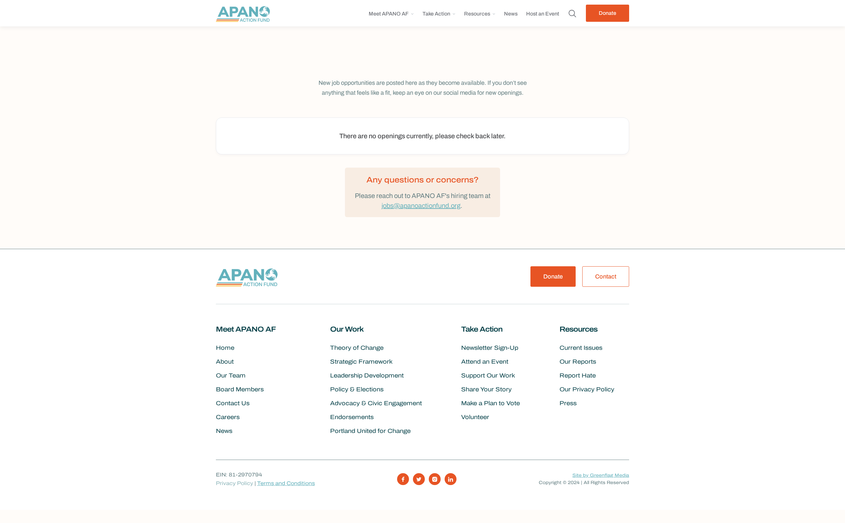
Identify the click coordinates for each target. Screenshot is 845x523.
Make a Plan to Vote (490, 403)
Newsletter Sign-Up (489, 347)
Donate (607, 13)
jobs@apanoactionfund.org (421, 205)
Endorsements (352, 417)
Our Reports (577, 361)
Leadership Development (367, 375)
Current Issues (580, 347)
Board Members (240, 389)
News (511, 13)
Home (225, 347)
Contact (605, 276)
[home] (245, 13)
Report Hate (577, 375)
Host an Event (542, 13)
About (225, 361)
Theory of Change (357, 347)
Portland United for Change (370, 431)
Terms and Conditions (286, 483)
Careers (228, 417)
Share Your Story (486, 389)
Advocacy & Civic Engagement (376, 403)
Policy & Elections (357, 389)
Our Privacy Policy (586, 389)
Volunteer (475, 417)
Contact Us (233, 403)
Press (568, 403)
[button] (391, 16)
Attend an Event (484, 361)
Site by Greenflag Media (600, 475)
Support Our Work (488, 375)
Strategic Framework (361, 361)
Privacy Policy (234, 483)
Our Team (231, 375)
